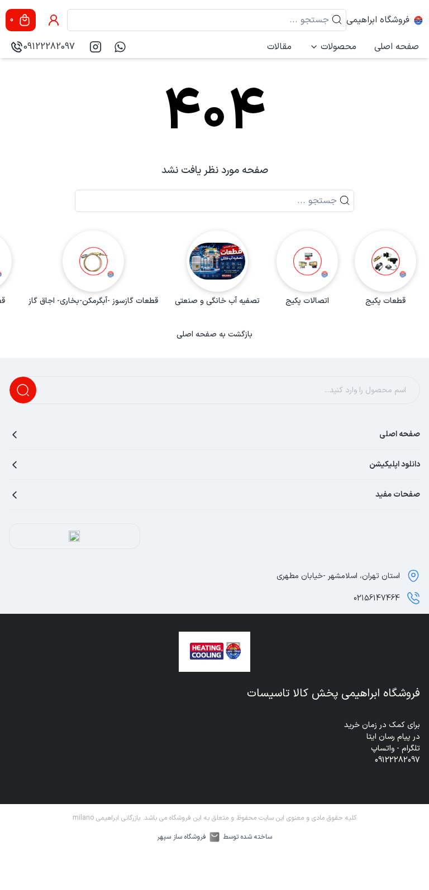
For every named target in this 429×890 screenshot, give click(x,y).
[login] (53, 20)
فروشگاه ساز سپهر (181, 837)
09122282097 (49, 47)
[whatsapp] (120, 46)
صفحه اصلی (396, 47)
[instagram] (95, 46)
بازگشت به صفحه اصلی (214, 334)
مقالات (279, 47)
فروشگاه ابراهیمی (377, 20)
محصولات (338, 47)
